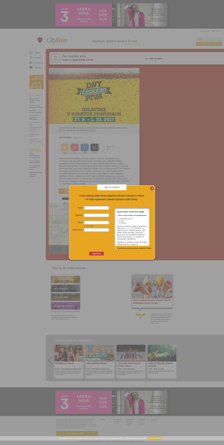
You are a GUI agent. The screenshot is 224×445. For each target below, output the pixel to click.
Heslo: (80, 222)
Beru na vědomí (155, 438)
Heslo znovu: (78, 230)
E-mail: (80, 208)
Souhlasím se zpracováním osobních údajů (134, 248)
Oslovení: (79, 215)
